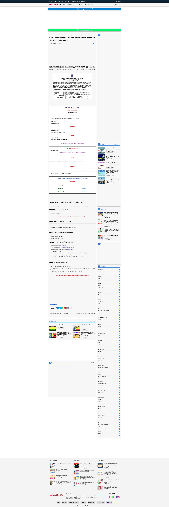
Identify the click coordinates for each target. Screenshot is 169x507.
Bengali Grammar (109, 280)
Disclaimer (55, 1)
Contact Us (109, 502)
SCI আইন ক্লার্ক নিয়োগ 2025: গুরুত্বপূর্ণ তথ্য (64, 324)
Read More (62, 327)
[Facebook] (57, 308)
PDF (74, 4)
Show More (116, 144)
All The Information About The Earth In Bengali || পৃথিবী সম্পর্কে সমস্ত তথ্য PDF (112, 156)
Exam (109, 322)
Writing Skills (109, 436)
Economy (109, 306)
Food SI (109, 326)
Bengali (109, 278)
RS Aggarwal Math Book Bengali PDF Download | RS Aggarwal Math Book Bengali (111, 230)
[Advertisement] (84, 19)
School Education (109, 406)
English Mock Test (109, 315)
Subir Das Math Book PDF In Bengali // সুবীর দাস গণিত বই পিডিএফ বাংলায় (87, 471)
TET (109, 422)
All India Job (109, 271)
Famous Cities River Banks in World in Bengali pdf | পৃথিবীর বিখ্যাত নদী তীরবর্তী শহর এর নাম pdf (112, 179)
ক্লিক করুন (84, 185)
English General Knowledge (109, 310)
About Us (50, 1)
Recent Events (109, 397)
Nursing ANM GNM (109, 376)
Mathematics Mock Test (109, 367)
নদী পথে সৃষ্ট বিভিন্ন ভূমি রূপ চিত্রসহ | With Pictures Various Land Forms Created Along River (112, 171)
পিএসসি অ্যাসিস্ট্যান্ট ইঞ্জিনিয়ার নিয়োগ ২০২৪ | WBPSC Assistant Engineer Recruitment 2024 (87, 325)
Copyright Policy (68, 1)
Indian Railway (109, 349)
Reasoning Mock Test (109, 394)
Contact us (83, 1)
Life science (109, 360)
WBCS (109, 431)
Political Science (109, 385)
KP (109, 353)
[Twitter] (59, 308)
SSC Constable (109, 415)
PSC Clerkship (109, 388)
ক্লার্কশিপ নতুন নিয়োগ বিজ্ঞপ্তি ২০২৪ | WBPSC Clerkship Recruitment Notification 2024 (88, 333)
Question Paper (109, 390)
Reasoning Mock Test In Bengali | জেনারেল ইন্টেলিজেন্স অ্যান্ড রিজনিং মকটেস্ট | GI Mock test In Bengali (87, 477)
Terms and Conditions (76, 1)
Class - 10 (109, 287)
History (109, 340)
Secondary (109, 410)
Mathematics (80, 4)
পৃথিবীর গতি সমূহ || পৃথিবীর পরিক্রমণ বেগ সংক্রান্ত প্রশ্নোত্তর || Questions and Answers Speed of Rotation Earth (113, 163)
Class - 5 (109, 292)
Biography (109, 283)
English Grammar (109, 312)
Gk (109, 335)
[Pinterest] (65, 308)
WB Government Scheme (109, 429)
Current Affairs (109, 303)
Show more (92, 321)
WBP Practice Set (109, 433)
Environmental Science (109, 317)
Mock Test (87, 4)
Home (60, 4)
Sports (109, 413)
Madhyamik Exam (109, 363)
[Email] (67, 308)
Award (109, 276)
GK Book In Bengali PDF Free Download (61, 470)
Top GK (109, 426)
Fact (109, 324)
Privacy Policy (60, 1)
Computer (109, 301)
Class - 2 (109, 290)
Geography (109, 331)
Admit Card (109, 269)
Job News (54, 35)
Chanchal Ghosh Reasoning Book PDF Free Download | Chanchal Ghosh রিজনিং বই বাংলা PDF (63, 482)
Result (109, 399)
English (109, 308)
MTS (109, 372)
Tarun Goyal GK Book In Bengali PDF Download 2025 (63, 464)
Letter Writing (109, 358)
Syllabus (109, 420)
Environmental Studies (109, 319)
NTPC (109, 374)
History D (109, 342)
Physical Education (109, 383)
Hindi (109, 337)
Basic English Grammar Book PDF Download (62, 476)
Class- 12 (109, 299)
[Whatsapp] (62, 308)
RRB (109, 401)
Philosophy (109, 381)
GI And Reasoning (109, 333)
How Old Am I (109, 344)
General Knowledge (67, 4)
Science (92, 4)
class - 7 (109, 294)
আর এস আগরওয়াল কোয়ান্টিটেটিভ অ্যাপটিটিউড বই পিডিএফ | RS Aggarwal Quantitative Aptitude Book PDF (111, 237)
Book (109, 285)
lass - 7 (109, 356)
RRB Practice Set (109, 404)
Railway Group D (109, 392)
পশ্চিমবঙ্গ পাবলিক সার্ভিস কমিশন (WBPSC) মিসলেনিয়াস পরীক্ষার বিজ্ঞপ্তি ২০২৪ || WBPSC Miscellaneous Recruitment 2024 (64, 333)
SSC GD (109, 417)
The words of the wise (109, 424)
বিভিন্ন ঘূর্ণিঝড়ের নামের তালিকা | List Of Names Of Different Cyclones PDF (113, 148)
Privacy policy (91, 502)
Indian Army (109, 347)
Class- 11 (109, 297)
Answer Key (109, 274)
